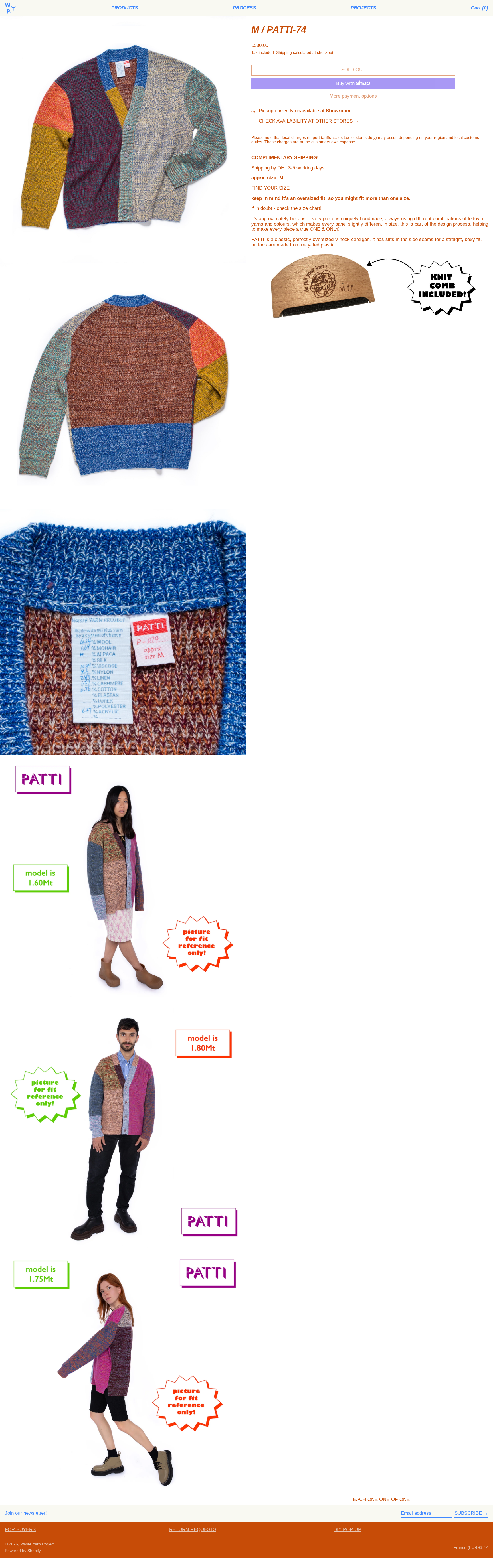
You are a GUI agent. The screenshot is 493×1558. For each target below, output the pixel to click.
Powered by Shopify (23, 1551)
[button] (479, 8)
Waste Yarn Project (37, 1544)
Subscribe (468, 1513)
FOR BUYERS (20, 1529)
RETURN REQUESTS (192, 1529)
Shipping (284, 52)
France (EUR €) (468, 1547)
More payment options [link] (353, 96)
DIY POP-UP (347, 1529)
